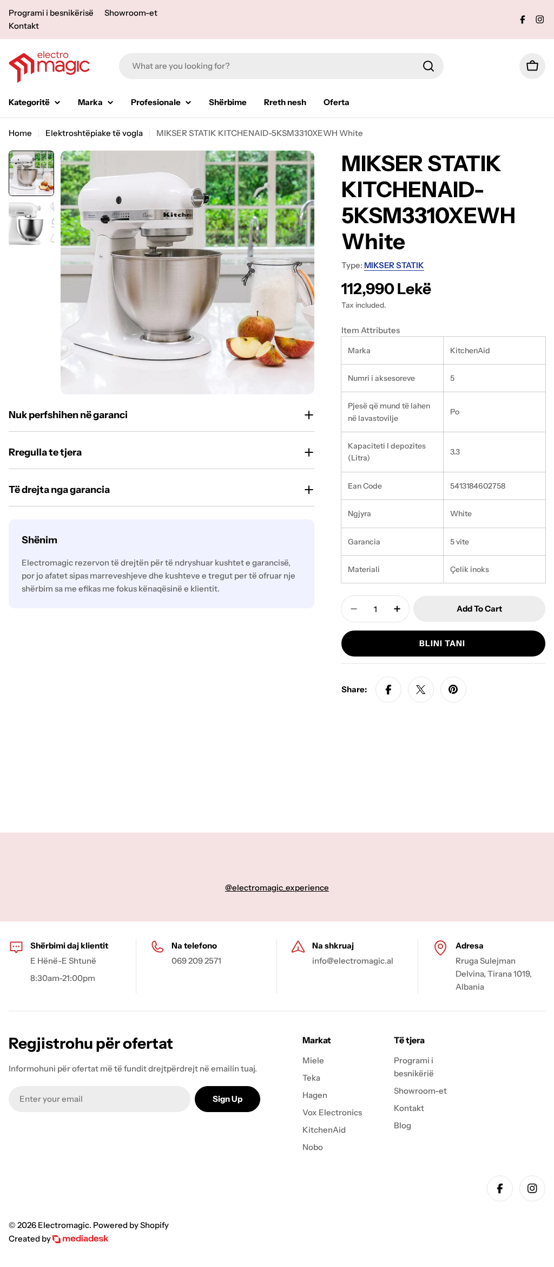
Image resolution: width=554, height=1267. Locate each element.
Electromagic (63, 1225)
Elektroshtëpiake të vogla (94, 133)
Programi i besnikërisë (51, 13)
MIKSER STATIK (394, 265)
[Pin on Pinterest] (453, 690)
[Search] (428, 66)
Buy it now (443, 644)
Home (20, 133)
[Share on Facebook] (388, 690)
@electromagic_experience (277, 887)
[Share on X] (421, 690)
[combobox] (281, 66)
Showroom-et (130, 13)
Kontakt (24, 26)
